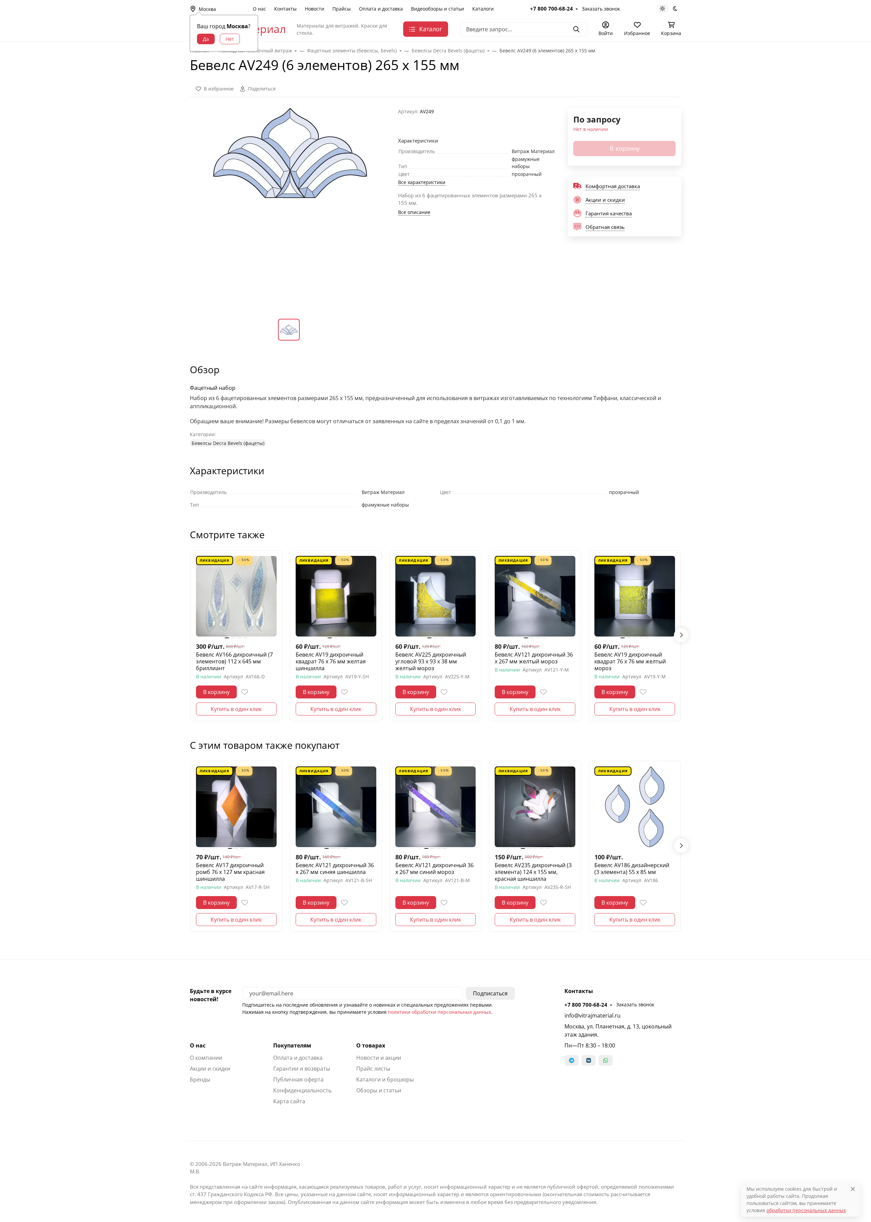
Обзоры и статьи (378, 1090)
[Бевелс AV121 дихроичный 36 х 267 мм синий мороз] (435, 806)
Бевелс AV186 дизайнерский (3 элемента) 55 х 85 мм (631, 868)
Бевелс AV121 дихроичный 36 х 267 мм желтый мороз (534, 658)
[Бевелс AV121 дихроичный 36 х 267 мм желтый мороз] (535, 596)
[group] (290, 208)
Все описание (414, 212)
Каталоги (483, 8)
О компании (206, 1057)
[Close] (853, 1188)
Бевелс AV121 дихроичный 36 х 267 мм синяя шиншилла (335, 868)
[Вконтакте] (588, 1060)
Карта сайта (289, 1101)
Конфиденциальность (302, 1090)
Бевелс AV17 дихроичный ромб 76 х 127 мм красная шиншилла (230, 872)
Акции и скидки (210, 1068)
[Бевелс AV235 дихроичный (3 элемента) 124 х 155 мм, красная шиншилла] (535, 806)
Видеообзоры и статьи (437, 8)
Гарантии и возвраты (301, 1068)
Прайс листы (373, 1068)
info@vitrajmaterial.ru (592, 1015)
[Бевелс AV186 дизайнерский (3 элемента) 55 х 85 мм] (634, 806)
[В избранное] (245, 692)
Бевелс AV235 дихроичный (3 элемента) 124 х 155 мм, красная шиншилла (533, 872)
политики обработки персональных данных (439, 1012)
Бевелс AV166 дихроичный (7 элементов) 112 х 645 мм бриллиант (234, 661)
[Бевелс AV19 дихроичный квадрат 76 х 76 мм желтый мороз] (634, 596)
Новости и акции (378, 1057)
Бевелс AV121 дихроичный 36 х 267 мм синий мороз (434, 868)
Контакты (285, 8)
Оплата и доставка (381, 8)
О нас (259, 8)
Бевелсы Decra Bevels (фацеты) (228, 443)
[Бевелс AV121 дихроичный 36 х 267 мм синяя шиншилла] (336, 806)
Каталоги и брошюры (385, 1079)
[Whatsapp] (605, 1060)
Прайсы (341, 8)
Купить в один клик (236, 709)
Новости (314, 8)
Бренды (200, 1079)
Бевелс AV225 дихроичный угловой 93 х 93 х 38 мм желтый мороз (430, 661)
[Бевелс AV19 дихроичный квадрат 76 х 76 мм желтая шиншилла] (336, 596)
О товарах (370, 1045)
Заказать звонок (601, 8)
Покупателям (292, 1045)
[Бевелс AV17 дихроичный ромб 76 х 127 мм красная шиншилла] (236, 806)
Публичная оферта (298, 1079)
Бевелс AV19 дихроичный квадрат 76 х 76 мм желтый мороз (630, 661)
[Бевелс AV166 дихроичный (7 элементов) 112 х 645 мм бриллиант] (236, 596)
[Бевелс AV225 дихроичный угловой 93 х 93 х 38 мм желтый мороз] (435, 596)
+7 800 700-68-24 (551, 8)
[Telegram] (571, 1060)
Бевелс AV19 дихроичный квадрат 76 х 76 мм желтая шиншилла (331, 661)
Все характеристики (421, 182)
